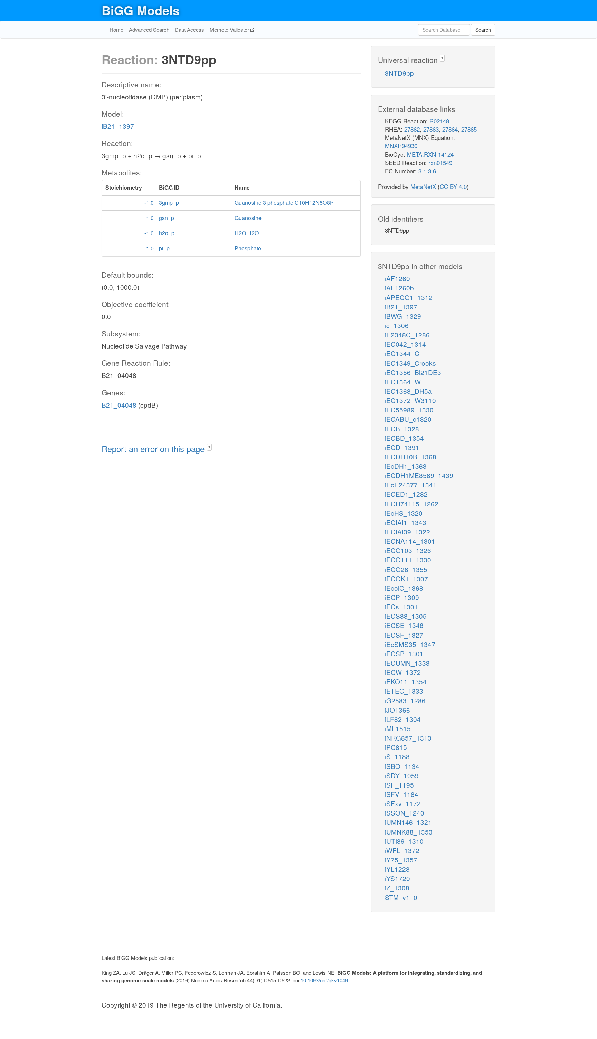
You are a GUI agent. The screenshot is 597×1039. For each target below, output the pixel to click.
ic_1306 (397, 325)
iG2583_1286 (405, 700)
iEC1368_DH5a (408, 390)
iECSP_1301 (404, 653)
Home (116, 29)
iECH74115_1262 (411, 503)
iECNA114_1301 (410, 540)
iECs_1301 (401, 606)
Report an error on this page (154, 448)
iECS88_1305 (406, 615)
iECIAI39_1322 (407, 531)
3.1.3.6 (427, 170)
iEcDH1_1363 (406, 465)
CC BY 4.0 (453, 186)
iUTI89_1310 (404, 841)
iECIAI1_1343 (405, 522)
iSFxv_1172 (403, 803)
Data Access (189, 29)
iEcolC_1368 (404, 587)
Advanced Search (149, 29)
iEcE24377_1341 (411, 484)
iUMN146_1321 (408, 822)
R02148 (439, 120)
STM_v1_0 (401, 897)
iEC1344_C (402, 353)
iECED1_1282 (406, 493)
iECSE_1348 (404, 625)
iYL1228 (397, 869)
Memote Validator (230, 29)
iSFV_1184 (401, 794)
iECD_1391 (402, 447)
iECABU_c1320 (408, 418)
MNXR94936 (401, 145)
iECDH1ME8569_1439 (419, 475)
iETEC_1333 (404, 690)
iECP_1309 (402, 597)
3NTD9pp (399, 72)
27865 (469, 129)
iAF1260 (397, 278)
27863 (431, 129)
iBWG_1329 (403, 316)
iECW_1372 (403, 672)
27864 (450, 129)
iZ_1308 (397, 887)
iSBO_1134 (402, 766)
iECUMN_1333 (407, 662)
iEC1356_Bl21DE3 (413, 372)
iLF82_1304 (403, 719)
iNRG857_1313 (408, 737)
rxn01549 (440, 162)
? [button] (209, 447)
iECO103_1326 (408, 550)
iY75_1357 (401, 859)
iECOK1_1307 (406, 578)
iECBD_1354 (404, 437)
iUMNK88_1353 (409, 831)
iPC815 (396, 747)
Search (483, 29)
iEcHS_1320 (404, 512)
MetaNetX (423, 186)
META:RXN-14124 (430, 154)
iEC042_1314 (405, 344)
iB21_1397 (118, 126)
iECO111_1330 (408, 559)
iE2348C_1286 (407, 334)
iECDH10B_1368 (410, 456)
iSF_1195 (399, 784)
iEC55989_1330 (409, 409)
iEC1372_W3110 (410, 400)
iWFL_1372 (402, 850)
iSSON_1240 (404, 812)
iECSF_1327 (404, 634)
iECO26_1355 (406, 569)
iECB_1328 (402, 428)
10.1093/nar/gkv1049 (324, 980)
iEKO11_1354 (406, 681)
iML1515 (398, 728)
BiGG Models (141, 10)
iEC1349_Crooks (410, 363)
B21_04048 (119, 404)
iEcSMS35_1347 (410, 644)
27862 (412, 129)
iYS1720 (397, 878)
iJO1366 (397, 709)
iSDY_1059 (402, 775)
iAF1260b (399, 287)
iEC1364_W (403, 381)
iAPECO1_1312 (409, 297)
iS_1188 (397, 756)
